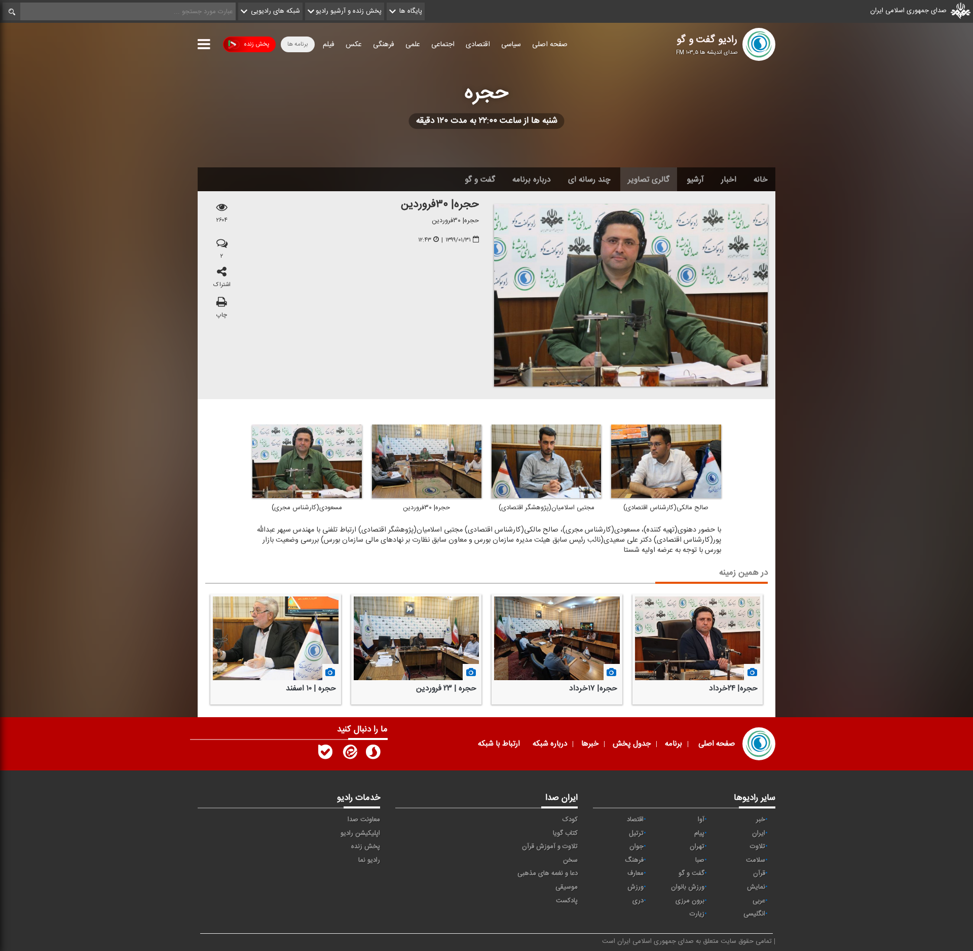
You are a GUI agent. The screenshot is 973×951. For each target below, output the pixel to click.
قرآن (759, 873)
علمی (412, 45)
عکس (354, 45)
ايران (758, 833)
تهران (697, 846)
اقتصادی (478, 45)
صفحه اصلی (550, 45)
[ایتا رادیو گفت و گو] (349, 754)
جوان (636, 846)
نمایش (756, 887)
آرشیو (695, 179)
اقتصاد (635, 819)
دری (638, 900)
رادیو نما (369, 860)
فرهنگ (634, 860)
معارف (635, 873)
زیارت (697, 914)
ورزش (635, 887)
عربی (759, 900)
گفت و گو (480, 179)
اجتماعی (443, 45)
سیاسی (511, 45)
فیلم (328, 45)
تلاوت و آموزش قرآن (550, 846)
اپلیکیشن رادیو (360, 833)
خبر (760, 819)
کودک (570, 819)
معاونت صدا (364, 819)
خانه (761, 179)
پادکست (567, 900)
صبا (699, 860)
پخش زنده (256, 44)
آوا (701, 819)
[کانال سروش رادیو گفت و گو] (373, 754)
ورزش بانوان (687, 887)
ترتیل (636, 833)
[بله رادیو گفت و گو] (325, 754)
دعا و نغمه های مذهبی (547, 873)
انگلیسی (754, 914)
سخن (570, 860)
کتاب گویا (565, 833)
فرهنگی (383, 45)
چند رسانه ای (589, 179)
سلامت (755, 860)
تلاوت (757, 846)
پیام (699, 833)
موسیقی (566, 887)
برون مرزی (690, 900)
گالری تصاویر (648, 179)
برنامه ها (297, 44)
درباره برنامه (531, 179)
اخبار (728, 179)
